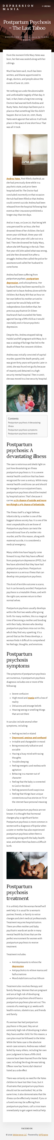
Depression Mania (19, 7)
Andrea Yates (13, 179)
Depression (12, 37)
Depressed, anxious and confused (29, 738)
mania (31, 698)
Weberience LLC (20, 1135)
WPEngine (43, 1135)
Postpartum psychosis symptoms (22, 430)
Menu (47, 6)
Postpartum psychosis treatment (22, 434)
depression (18, 966)
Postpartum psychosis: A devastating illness (24, 424)
